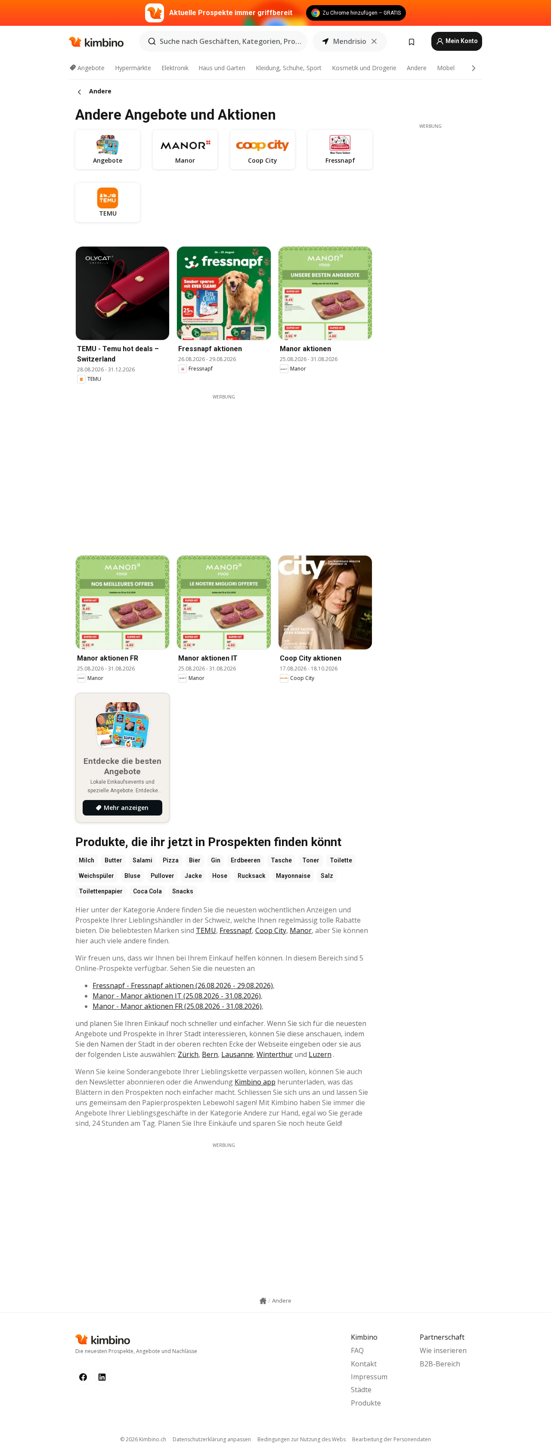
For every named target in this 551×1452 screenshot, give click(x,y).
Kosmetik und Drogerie (364, 68)
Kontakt (364, 1364)
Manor (301, 930)
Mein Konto (461, 40)
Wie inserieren (443, 1350)
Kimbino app (255, 1082)
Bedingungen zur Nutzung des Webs (301, 1439)
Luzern (320, 1054)
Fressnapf (236, 930)
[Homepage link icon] (263, 1301)
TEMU (206, 930)
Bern (210, 1054)
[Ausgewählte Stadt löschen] (374, 41)
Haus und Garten (221, 68)
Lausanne (237, 1054)
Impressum (369, 1376)
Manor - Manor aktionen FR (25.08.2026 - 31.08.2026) (177, 1006)
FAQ (357, 1350)
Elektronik (175, 68)
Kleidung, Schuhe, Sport (289, 68)
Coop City (270, 930)
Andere (417, 68)
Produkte (366, 1403)
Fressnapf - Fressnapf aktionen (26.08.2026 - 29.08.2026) (183, 985)
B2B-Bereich (440, 1364)
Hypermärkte (133, 68)
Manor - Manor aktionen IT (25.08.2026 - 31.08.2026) (177, 996)
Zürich (188, 1054)
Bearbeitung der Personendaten (391, 1439)
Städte (361, 1389)
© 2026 (143, 1439)
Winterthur (275, 1054)
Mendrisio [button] (349, 41)
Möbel (446, 68)
